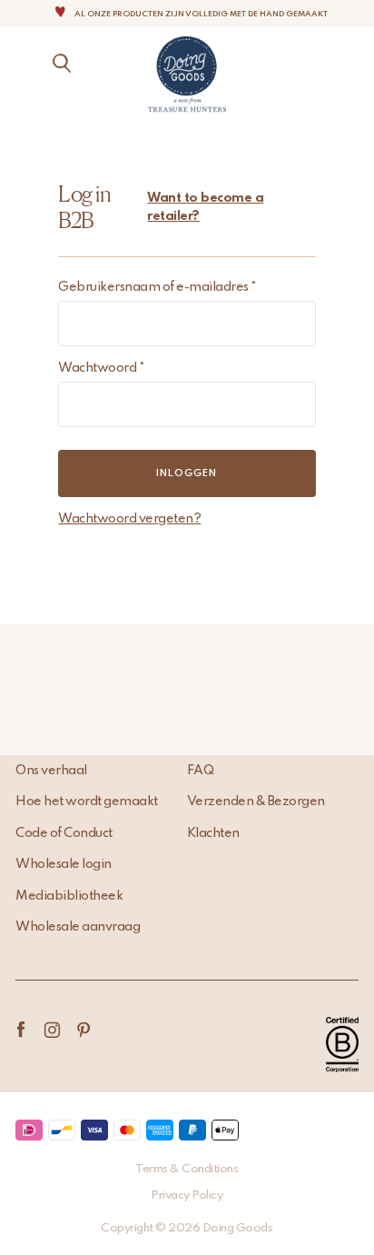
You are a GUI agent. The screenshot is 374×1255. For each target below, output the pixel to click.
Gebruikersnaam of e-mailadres (157, 287)
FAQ (200, 770)
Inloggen (186, 473)
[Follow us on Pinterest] (84, 1029)
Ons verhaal (51, 770)
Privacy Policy (186, 1195)
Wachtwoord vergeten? (129, 519)
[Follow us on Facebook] (20, 1029)
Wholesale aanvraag (77, 927)
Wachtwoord (101, 368)
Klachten (213, 833)
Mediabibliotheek (69, 896)
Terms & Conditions (186, 1169)
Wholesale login (63, 864)
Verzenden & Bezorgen (256, 801)
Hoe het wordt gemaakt (86, 801)
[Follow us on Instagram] (52, 1029)
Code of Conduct (64, 833)
